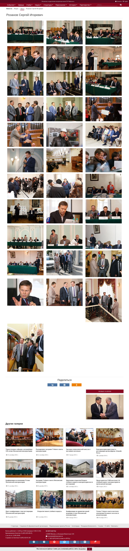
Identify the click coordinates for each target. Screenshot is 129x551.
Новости (9, 8)
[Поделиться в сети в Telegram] (64, 384)
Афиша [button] (21, 5)
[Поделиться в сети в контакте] (52, 384)
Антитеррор (75, 526)
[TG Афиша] (44, 542)
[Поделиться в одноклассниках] (76, 384)
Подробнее (82, 549)
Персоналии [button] (60, 5)
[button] (89, 407)
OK (89, 548)
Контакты (114, 526)
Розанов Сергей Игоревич (34, 8)
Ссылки (100, 526)
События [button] (10, 5)
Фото (22, 8)
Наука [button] (37, 5)
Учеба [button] (28, 5)
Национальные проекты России (59, 526)
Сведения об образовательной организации (34, 526)
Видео (16, 8)
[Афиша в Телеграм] (95, 542)
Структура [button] (48, 5)
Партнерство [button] (85, 5)
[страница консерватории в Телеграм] (34, 542)
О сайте (107, 526)
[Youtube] (54, 542)
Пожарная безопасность (88, 526)
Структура (14, 526)
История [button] (72, 5)
